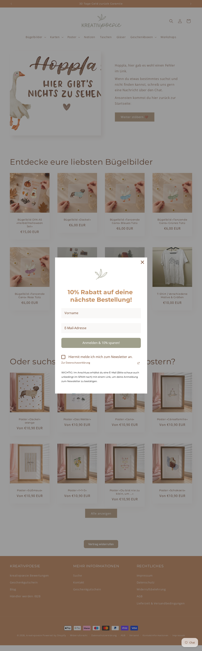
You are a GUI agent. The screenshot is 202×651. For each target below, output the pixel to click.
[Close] (142, 262)
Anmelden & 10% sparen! (101, 343)
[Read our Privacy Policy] (138, 363)
